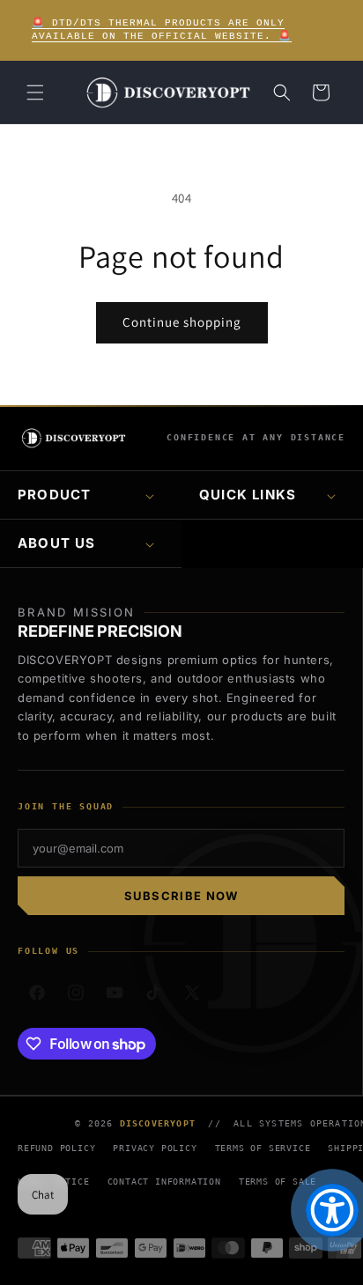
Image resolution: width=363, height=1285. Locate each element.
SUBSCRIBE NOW (181, 896)
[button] (35, 92)
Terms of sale (277, 1181)
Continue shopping (181, 322)
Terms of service (263, 1148)
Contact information (164, 1181)
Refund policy (56, 1148)
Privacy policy (154, 1148)
